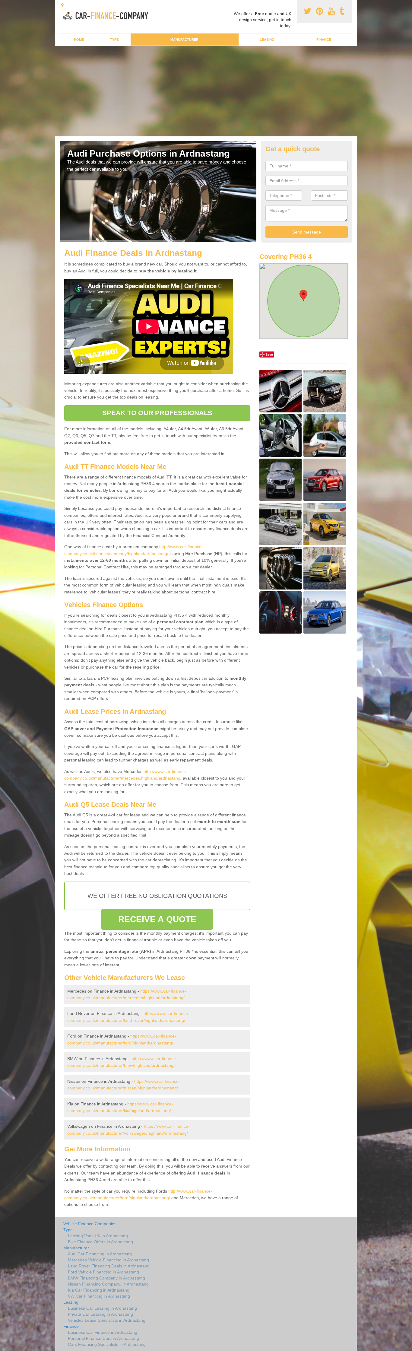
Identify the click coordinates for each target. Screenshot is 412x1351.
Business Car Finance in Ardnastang (102, 1332)
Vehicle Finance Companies (89, 1223)
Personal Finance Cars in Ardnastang (103, 1338)
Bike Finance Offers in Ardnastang (100, 1241)
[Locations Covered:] (62, 5)
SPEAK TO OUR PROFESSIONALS (157, 413)
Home (79, 39)
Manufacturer (184, 39)
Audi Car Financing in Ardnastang (100, 1253)
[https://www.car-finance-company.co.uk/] (107, 15)
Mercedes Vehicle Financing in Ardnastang (108, 1259)
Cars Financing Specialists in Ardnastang (107, 1344)
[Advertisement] (206, 91)
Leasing (267, 39)
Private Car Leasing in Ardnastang (100, 1314)
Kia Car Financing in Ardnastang (98, 1290)
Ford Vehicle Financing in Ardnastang (103, 1272)
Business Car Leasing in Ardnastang (102, 1308)
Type (114, 39)
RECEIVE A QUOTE (157, 919)
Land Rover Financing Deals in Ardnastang (109, 1266)
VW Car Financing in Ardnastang (99, 1296)
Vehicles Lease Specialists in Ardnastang (106, 1320)
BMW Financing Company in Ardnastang (106, 1278)
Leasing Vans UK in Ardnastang (98, 1235)
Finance (323, 39)
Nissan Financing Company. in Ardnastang (108, 1284)
